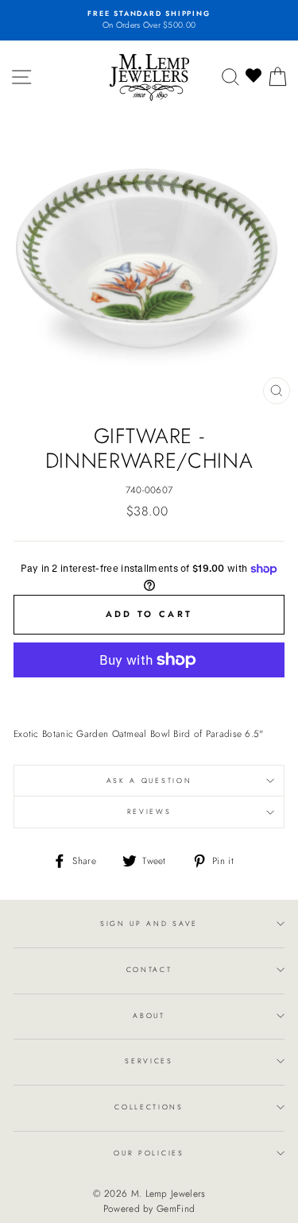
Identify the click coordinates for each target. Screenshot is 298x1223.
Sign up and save (149, 923)
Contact (149, 969)
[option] (149, 20)
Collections (148, 1106)
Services (148, 1060)
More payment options (149, 694)
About (148, 1015)
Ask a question (149, 780)
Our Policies (149, 1153)
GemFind (176, 1209)
